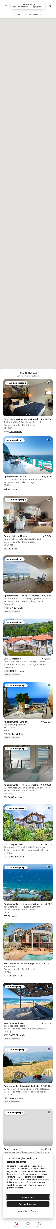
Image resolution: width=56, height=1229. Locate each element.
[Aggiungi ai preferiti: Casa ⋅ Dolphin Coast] (49, 808)
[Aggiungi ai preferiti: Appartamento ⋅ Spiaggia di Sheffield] (49, 1049)
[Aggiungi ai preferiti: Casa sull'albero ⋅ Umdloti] (49, 499)
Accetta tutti (28, 1197)
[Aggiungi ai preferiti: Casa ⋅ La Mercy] (49, 1112)
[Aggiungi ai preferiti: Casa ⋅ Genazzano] (49, 622)
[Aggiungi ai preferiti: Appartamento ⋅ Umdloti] (49, 685)
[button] (15, 431)
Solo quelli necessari (28, 1204)
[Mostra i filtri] (50, 5)
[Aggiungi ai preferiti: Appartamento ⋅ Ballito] (49, 440)
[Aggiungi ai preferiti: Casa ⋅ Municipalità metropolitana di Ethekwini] (49, 382)
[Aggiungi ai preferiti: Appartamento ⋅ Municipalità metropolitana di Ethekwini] (49, 559)
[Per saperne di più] (38, 376)
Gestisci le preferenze (28, 1211)
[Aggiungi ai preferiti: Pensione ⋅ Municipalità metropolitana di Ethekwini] (49, 927)
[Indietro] (6, 5)
